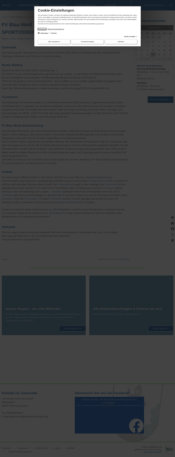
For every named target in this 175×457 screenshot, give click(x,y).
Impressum (42, 29)
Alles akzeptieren (54, 42)
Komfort (54, 33)
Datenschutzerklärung (56, 29)
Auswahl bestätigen (87, 42)
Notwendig (44, 33)
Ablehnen (121, 42)
